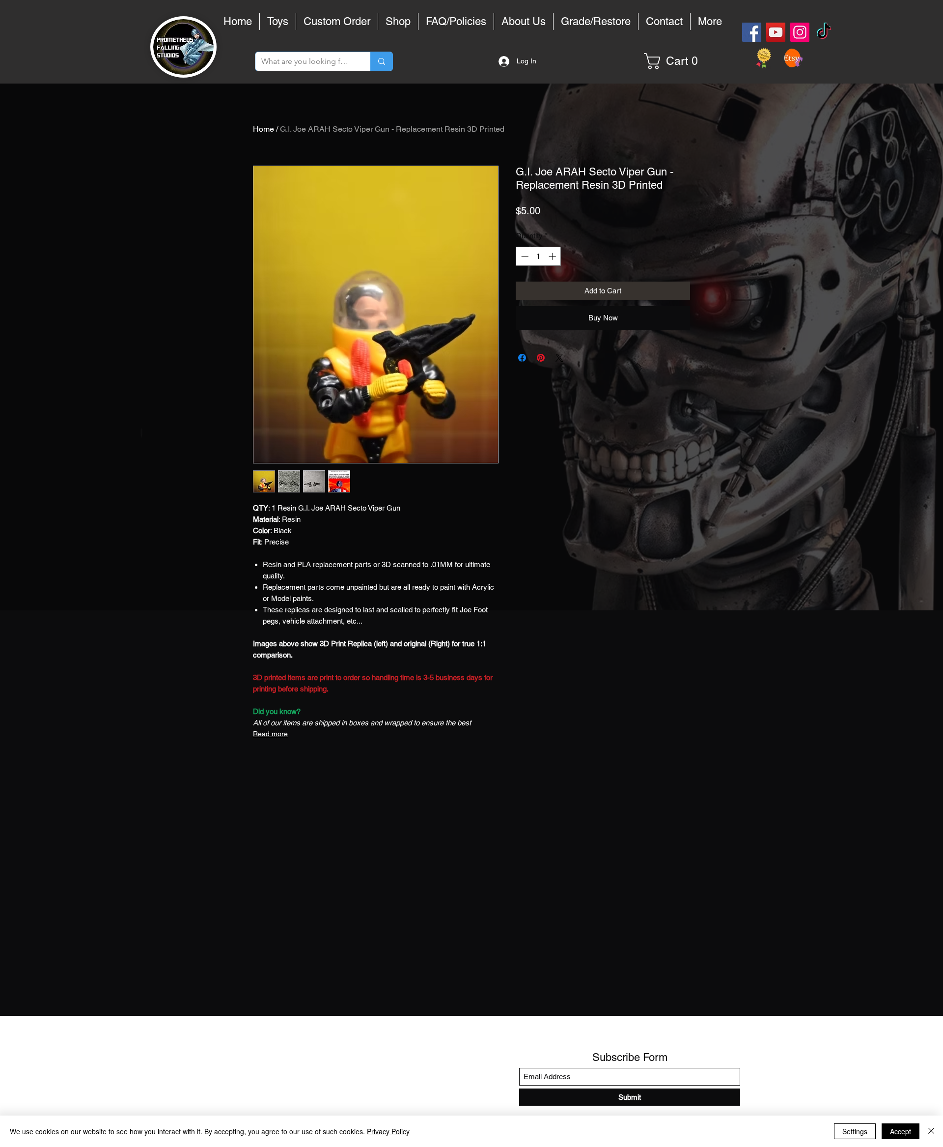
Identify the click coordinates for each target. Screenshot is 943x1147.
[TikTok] (823, 32)
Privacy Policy (388, 1131)
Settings (854, 1131)
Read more (270, 734)
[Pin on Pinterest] (541, 358)
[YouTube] (775, 32)
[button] (674, 61)
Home (263, 129)
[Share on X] (559, 358)
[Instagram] (799, 32)
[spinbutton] (538, 256)
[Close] (931, 1131)
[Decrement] (523, 256)
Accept (900, 1131)
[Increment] (553, 256)
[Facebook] (751, 32)
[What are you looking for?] (381, 61)
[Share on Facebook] (522, 358)
